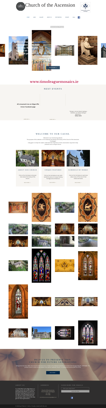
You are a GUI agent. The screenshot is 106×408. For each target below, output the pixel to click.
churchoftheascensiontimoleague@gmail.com (48, 397)
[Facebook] (79, 17)
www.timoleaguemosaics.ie (54, 82)
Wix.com (45, 406)
